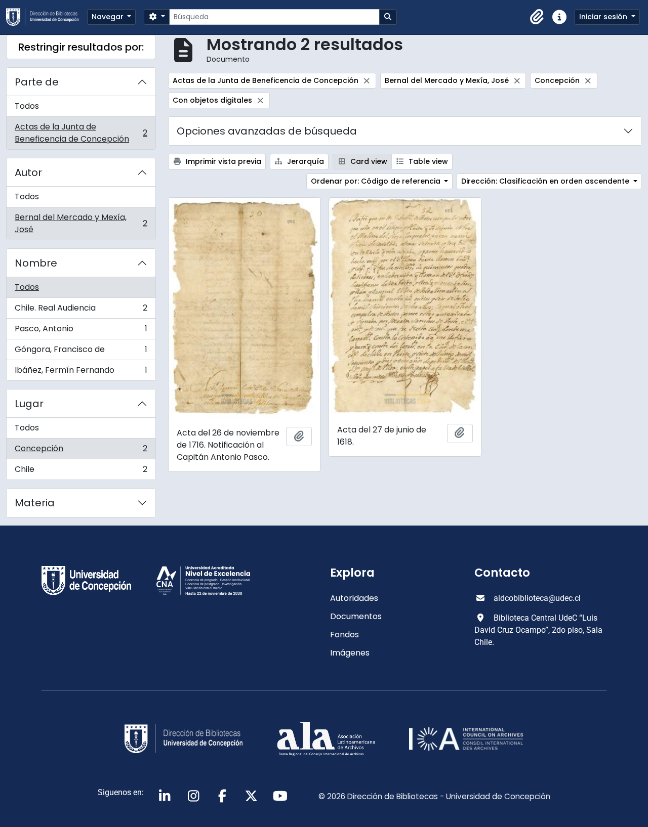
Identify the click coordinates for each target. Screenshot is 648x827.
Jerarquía (304, 161)
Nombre (36, 263)
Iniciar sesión (604, 17)
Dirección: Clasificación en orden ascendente (546, 181)
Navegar (109, 17)
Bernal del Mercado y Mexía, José (80, 223)
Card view (367, 161)
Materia (35, 503)
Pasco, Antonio (80, 331)
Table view (427, 161)
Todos (27, 106)
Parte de (37, 82)
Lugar (29, 404)
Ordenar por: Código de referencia (376, 181)
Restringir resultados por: (81, 47)
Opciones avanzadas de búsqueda (267, 131)
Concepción (80, 451)
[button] (537, 17)
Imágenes (350, 653)
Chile (80, 471)
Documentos (356, 616)
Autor (28, 172)
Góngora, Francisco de (80, 351)
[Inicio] (46, 17)
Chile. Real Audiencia (80, 310)
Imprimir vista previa (222, 161)
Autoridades (354, 598)
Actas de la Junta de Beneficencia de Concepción (80, 133)
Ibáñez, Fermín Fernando (80, 372)
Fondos (344, 634)
